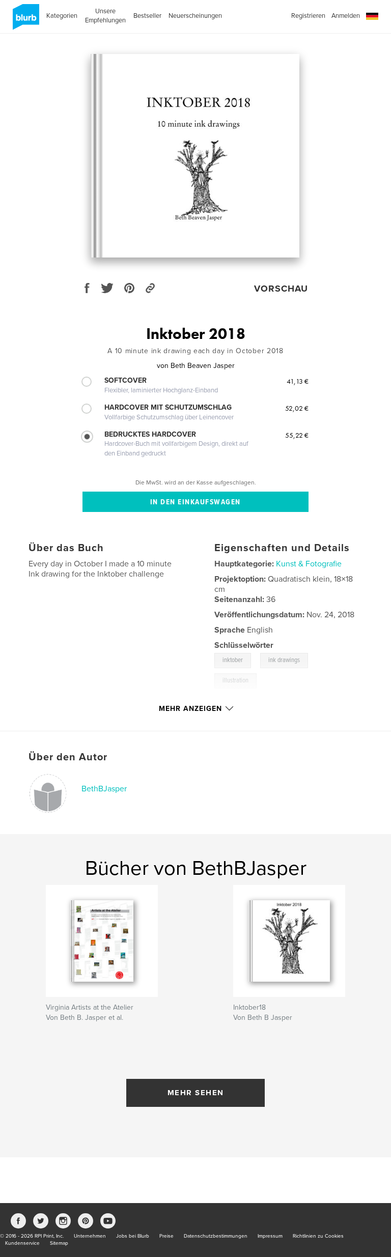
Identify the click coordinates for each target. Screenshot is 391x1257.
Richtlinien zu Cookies (318, 1236)
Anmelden (345, 16)
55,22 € (297, 435)
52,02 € (297, 408)
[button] (372, 16)
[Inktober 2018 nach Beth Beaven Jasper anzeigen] (195, 156)
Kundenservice (22, 1243)
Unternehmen (90, 1236)
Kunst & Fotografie (309, 564)
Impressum (270, 1236)
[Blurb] (24, 21)
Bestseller (147, 16)
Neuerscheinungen (195, 16)
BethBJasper (104, 789)
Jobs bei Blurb (132, 1236)
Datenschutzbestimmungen (215, 1236)
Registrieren (308, 16)
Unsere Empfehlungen (105, 15)
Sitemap (59, 1243)
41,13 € (298, 381)
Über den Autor (68, 757)
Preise (166, 1236)
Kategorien (61, 16)
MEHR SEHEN (195, 1092)
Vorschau (281, 288)
